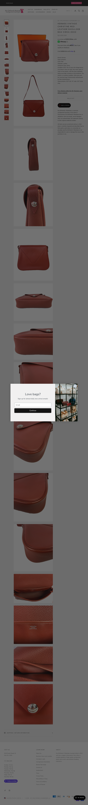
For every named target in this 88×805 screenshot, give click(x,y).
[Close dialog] (75, 386)
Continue (32, 410)
